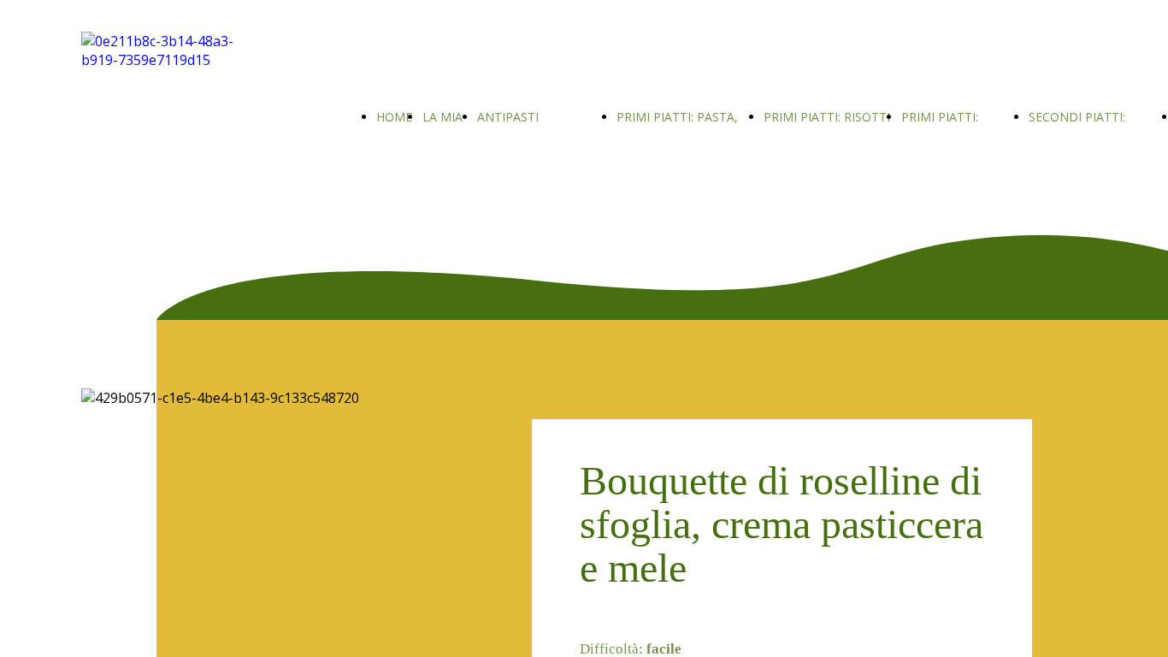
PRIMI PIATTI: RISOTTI (827, 117)
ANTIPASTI (508, 117)
